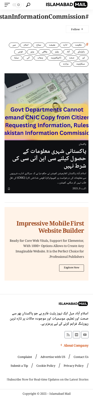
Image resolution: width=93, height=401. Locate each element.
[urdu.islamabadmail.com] (66, 4)
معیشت (52, 45)
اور (83, 58)
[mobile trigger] (8, 5)
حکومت (78, 45)
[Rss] (68, 334)
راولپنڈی (81, 52)
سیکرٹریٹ (80, 64)
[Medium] (76, 334)
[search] (28, 5)
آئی (28, 58)
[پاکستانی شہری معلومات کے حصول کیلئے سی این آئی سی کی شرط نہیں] (46, 107)
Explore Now (71, 268)
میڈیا (16, 58)
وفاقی (44, 52)
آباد (68, 52)
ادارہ (65, 45)
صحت (71, 58)
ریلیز (57, 52)
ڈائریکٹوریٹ (56, 58)
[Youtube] (84, 334)
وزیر (32, 52)
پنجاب (40, 58)
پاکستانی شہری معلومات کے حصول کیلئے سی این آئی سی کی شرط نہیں (49, 158)
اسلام (26, 45)
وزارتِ (65, 64)
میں (14, 45)
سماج (38, 45)
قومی (20, 52)
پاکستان (82, 144)
